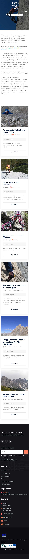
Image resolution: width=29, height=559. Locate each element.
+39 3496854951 (8, 514)
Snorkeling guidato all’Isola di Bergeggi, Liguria (14, 494)
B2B (2, 479)
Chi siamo (4, 470)
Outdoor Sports (5, 484)
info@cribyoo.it (7, 517)
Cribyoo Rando (5, 473)
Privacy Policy (20, 549)
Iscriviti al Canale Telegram (8, 460)
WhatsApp (6, 524)
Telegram (6, 520)
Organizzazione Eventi (7, 481)
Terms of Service (9, 549)
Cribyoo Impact (5, 476)
